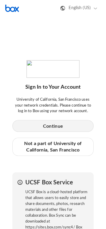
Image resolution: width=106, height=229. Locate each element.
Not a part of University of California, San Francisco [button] (53, 146)
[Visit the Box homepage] (12, 8)
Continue (53, 126)
